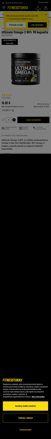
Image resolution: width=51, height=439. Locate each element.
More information (38, 397)
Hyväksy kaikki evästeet (25, 406)
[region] (25, 296)
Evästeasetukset (26, 430)
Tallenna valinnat (25, 418)
